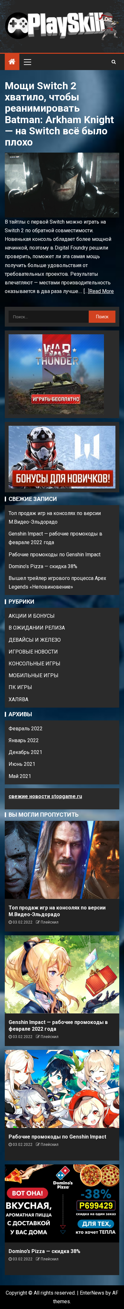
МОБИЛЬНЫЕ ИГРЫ (34, 675)
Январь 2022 (24, 740)
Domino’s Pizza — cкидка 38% (43, 566)
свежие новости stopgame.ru (45, 796)
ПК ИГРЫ (20, 687)
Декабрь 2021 (25, 752)
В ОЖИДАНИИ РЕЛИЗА (37, 628)
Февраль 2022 (26, 729)
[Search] (114, 62)
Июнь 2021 (22, 764)
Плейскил (50, 922)
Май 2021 (20, 776)
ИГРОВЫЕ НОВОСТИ (33, 652)
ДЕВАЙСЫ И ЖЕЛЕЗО (35, 640)
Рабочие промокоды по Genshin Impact (54, 554)
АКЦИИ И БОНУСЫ (32, 616)
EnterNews (92, 1293)
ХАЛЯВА (18, 699)
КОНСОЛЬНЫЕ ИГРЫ (34, 664)
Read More (101, 291)
